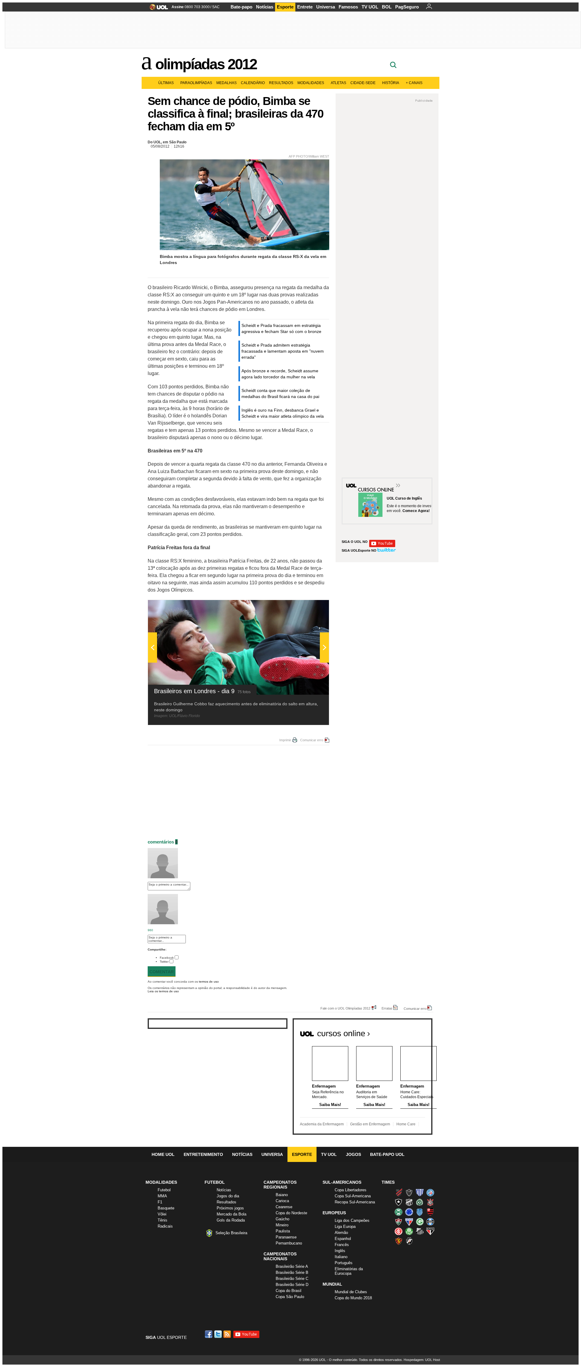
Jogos (353, 1154)
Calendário (253, 83)
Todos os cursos (412, 1031)
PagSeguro (407, 6)
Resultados (281, 83)
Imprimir (285, 740)
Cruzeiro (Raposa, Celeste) (409, 1212)
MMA (162, 1196)
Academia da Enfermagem (322, 1124)
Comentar (161, 971)
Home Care (405, 1124)
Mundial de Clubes (351, 1292)
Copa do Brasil (288, 1290)
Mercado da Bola (231, 1214)
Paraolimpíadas (196, 83)
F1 (160, 1202)
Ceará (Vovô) (409, 1202)
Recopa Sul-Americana (355, 1202)
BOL (387, 6)
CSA (420, 1212)
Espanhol (343, 1238)
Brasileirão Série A (292, 1266)
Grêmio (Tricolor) (430, 1221)
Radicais (165, 1226)
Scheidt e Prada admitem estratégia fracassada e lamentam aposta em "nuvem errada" (282, 351)
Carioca (282, 1201)
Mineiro (282, 1225)
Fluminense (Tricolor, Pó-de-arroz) (398, 1221)
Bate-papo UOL (387, 1154)
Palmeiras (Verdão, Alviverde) (409, 1231)
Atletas (338, 83)
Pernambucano (289, 1243)
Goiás (420, 1221)
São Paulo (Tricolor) (430, 1231)
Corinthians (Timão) (430, 1202)
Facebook (167, 957)
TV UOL (370, 6)
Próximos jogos (230, 1208)
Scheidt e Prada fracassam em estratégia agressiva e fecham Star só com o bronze (281, 328)
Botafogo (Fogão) (398, 1202)
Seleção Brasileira (231, 1233)
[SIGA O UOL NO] (382, 546)
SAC (216, 7)
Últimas (166, 83)
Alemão (341, 1232)
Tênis (162, 1220)
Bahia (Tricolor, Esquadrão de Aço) (430, 1192)
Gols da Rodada (231, 1220)
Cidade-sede (363, 83)
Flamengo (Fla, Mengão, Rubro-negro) (430, 1212)
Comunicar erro (311, 740)
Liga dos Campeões (352, 1220)
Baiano (282, 1194)
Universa (325, 6)
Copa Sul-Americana (353, 1196)
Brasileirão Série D (292, 1284)
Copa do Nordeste (291, 1213)
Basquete (166, 1208)
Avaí (420, 1192)
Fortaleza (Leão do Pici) (409, 1221)
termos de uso (209, 981)
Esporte (285, 6)
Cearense (284, 1207)
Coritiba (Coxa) (398, 1212)
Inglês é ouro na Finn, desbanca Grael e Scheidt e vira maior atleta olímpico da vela (282, 413)
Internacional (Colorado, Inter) (398, 1231)
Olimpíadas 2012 (206, 64)
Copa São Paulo (290, 1296)
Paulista (283, 1231)
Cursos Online (376, 486)
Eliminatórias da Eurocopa (349, 1271)
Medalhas (226, 83)
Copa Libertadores (350, 1190)
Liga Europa (345, 1226)
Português (344, 1263)
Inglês (340, 1250)
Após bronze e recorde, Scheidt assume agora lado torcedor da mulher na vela (279, 373)
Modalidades (310, 83)
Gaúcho (282, 1219)
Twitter (164, 961)
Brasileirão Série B (292, 1272)
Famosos (348, 6)
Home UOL (163, 1154)
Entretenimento (203, 1154)
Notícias (264, 6)
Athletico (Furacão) (398, 1192)
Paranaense (286, 1237)
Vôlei (162, 1214)
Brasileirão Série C (292, 1278)
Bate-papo (241, 6)
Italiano (341, 1256)
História (390, 83)
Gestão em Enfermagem (370, 1124)
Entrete (305, 6)
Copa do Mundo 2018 (353, 1298)
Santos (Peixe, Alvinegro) (420, 1231)
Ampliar (309, 607)
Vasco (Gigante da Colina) (409, 1241)
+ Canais (414, 83)
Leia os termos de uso (163, 991)
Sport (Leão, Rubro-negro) (398, 1241)
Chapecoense (420, 1202)
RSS (227, 1334)
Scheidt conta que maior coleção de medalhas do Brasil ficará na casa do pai (280, 393)
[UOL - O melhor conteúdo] (157, 9)
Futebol (164, 1190)
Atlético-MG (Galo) (409, 1192)
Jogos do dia (228, 1196)
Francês (342, 1244)
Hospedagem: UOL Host (422, 1360)
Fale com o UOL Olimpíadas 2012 (345, 1008)
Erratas (387, 1008)
